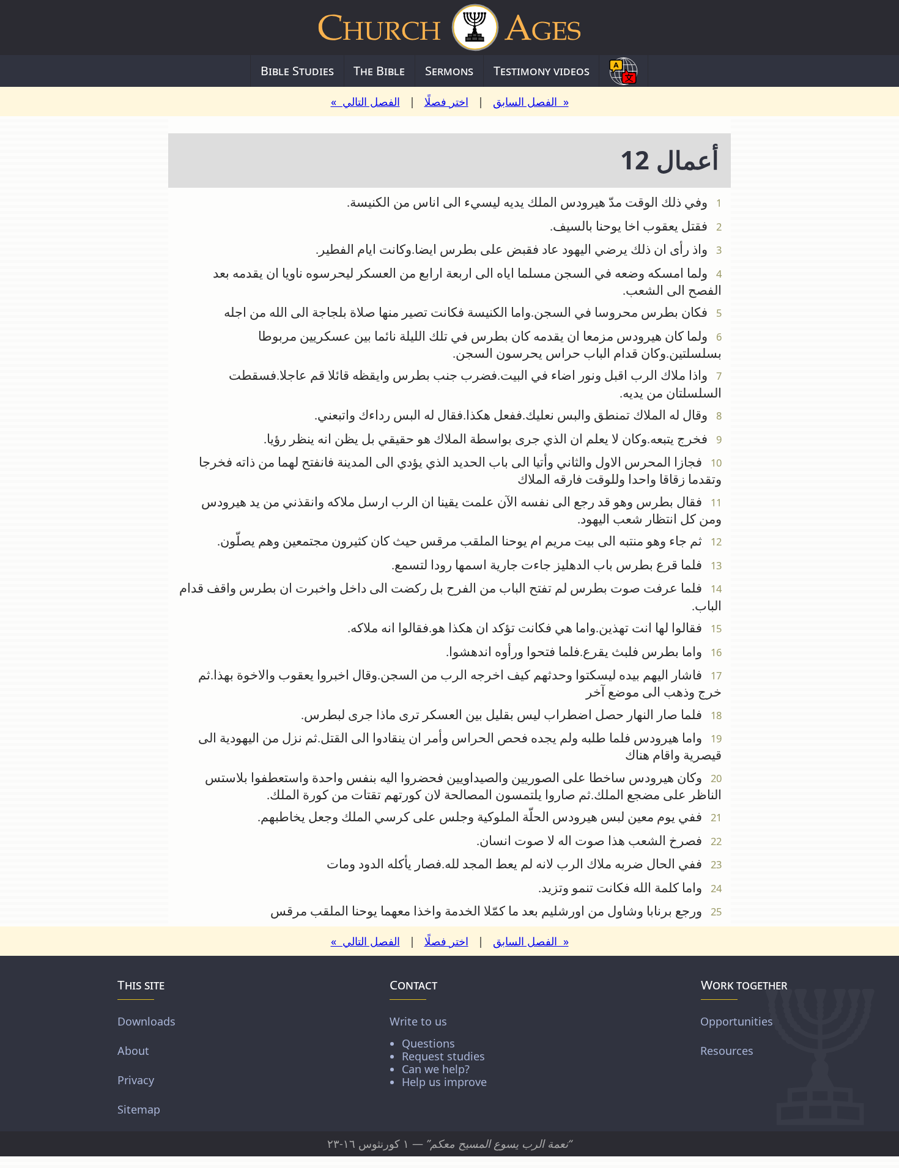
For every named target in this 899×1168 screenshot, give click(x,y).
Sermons (449, 70)
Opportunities (736, 1021)
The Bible (379, 70)
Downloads (146, 1021)
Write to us (438, 1051)
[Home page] (449, 27)
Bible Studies (297, 70)
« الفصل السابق (531, 101)
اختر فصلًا (446, 101)
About (133, 1050)
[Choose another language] (623, 71)
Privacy (135, 1080)
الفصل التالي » (365, 101)
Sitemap (138, 1109)
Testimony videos (542, 70)
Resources (726, 1050)
